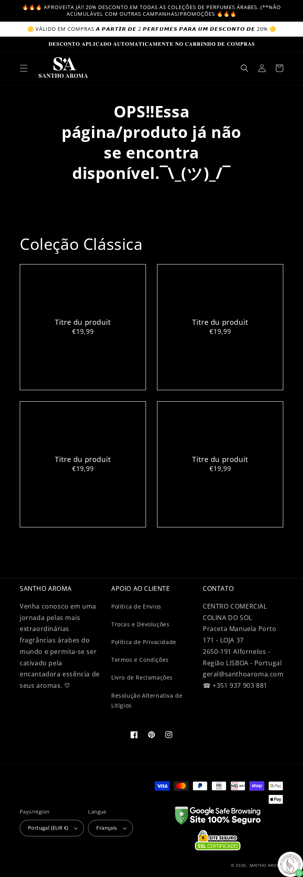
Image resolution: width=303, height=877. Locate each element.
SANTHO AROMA (266, 865)
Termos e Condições (140, 659)
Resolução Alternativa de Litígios (146, 700)
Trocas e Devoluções (140, 624)
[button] (23, 68)
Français (106, 827)
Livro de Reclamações (142, 677)
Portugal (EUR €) (48, 827)
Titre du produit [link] (83, 322)
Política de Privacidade (143, 642)
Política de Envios (136, 606)
